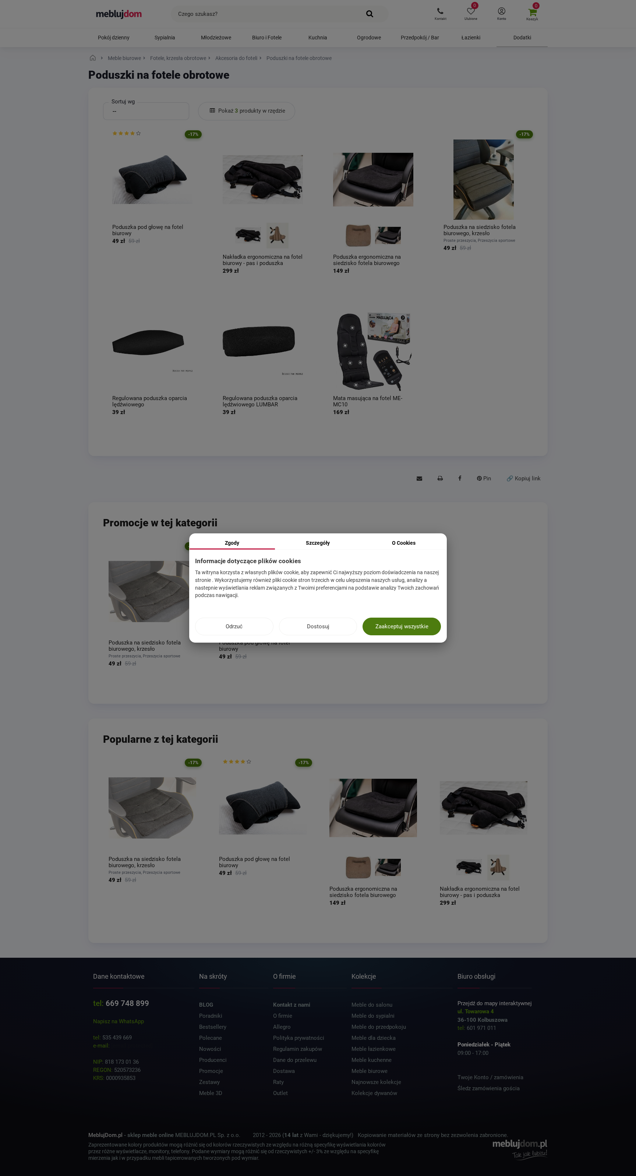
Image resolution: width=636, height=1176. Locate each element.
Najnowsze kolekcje (376, 1082)
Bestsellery (212, 1027)
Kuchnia (317, 37)
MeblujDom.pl (105, 1135)
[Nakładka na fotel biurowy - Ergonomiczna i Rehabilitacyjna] (263, 180)
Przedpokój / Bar (420, 37)
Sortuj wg (123, 101)
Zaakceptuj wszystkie (401, 626)
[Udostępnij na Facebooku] (460, 479)
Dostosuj (318, 626)
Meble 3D (210, 1093)
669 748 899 (127, 1003)
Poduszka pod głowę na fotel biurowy (147, 230)
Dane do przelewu (295, 1060)
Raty (278, 1082)
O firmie (282, 1016)
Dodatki (522, 37)
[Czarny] (248, 235)
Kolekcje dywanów (374, 1093)
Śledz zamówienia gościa (488, 1088)
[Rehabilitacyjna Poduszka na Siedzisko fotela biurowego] (373, 180)
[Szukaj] (369, 14)
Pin (486, 478)
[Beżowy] (277, 235)
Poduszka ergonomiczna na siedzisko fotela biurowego (367, 260)
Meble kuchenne (371, 1060)
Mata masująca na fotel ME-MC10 (367, 401)
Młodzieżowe (216, 37)
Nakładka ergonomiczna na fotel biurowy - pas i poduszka (263, 260)
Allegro (282, 1027)
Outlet (280, 1093)
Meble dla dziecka (373, 1038)
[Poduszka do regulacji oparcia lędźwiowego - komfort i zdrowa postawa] (263, 351)
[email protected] (132, 1045)
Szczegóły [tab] (318, 543)
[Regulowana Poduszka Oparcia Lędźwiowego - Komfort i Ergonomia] (152, 351)
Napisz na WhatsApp (118, 1021)
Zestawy (209, 1082)
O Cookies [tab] (404, 543)
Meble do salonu (371, 1005)
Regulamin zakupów (297, 1049)
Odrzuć (234, 626)
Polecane (210, 1038)
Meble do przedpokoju (378, 1027)
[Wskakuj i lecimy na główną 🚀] (93, 58)
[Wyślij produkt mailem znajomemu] (419, 479)
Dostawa (284, 1071)
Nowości (210, 1049)
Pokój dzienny (114, 37)
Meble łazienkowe (373, 1049)
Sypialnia (165, 37)
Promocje (211, 1071)
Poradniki (210, 1016)
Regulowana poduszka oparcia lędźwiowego (149, 401)
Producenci (213, 1060)
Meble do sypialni (373, 1016)
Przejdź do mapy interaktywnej (494, 1003)
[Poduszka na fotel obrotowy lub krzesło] (484, 180)
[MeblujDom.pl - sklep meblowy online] (119, 14)
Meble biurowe (369, 1071)
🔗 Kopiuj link (523, 478)
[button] (440, 14)
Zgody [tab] (232, 543)
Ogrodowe (369, 37)
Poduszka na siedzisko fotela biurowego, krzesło (480, 230)
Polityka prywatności (298, 1038)
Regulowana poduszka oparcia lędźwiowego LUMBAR (260, 401)
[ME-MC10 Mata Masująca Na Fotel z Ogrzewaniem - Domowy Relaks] (373, 351)
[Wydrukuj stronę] (440, 479)
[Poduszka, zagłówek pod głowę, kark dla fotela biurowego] (152, 180)
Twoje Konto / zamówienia (490, 1077)
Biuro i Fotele (267, 37)
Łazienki (471, 37)
